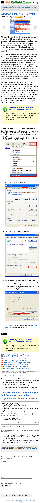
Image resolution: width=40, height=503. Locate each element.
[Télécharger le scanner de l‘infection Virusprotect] (5, 109)
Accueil (4, 7)
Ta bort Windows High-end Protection (16, 368)
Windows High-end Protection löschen (16, 357)
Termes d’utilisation (9, 500)
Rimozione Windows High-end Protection (17, 359)
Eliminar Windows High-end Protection (16, 366)
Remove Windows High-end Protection (16, 355)
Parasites (9, 7)
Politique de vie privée (20, 500)
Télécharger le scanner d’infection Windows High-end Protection (23, 108)
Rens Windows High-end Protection (15, 365)
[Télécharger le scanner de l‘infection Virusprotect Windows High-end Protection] (5, 341)
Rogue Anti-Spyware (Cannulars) (21, 7)
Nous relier (32, 500)
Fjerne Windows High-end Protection (16, 361)
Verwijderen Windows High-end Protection (17, 363)
